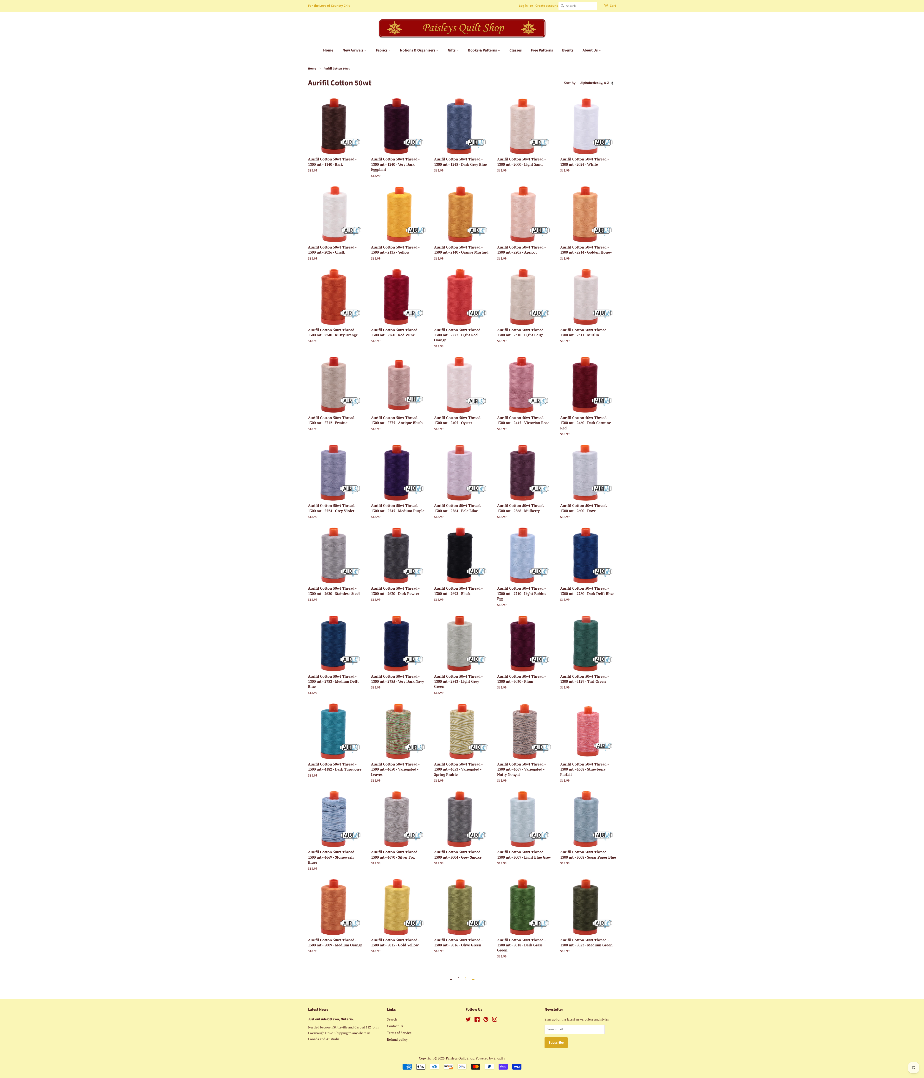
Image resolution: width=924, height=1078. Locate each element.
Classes (515, 50)
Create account (546, 5)
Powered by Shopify (490, 1058)
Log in (523, 5)
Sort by (570, 82)
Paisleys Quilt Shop (460, 1058)
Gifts (452, 50)
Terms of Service (399, 1032)
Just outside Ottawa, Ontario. (331, 1019)
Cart (613, 5)
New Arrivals (353, 50)
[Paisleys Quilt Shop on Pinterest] (485, 1020)
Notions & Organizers (418, 50)
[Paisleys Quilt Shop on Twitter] (468, 1020)
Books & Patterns (483, 50)
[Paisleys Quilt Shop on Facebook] (477, 1020)
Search (392, 1019)
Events (567, 50)
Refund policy (397, 1039)
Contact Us (395, 1026)
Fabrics (382, 50)
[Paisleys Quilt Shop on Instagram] (494, 1020)
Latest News (318, 1009)
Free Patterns (542, 50)
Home (328, 50)
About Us (590, 50)
